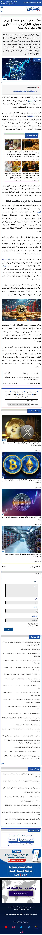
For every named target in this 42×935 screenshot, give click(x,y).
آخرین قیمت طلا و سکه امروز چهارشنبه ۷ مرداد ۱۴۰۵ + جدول (22, 819)
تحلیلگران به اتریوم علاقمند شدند (24, 91)
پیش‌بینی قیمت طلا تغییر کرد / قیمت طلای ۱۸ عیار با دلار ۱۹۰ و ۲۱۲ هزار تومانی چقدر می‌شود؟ (30, 154)
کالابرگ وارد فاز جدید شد (32, 792)
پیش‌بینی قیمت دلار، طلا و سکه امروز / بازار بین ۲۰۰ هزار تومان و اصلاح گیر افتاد (13, 175)
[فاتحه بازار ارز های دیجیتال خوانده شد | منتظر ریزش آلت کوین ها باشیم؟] (21, 502)
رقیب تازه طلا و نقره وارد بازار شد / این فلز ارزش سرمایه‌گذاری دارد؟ (20, 736)
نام (36, 598)
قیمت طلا (26, 374)
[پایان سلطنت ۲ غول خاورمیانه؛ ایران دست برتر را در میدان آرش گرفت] (33, 401)
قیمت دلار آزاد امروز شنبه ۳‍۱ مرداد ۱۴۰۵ (27, 725)
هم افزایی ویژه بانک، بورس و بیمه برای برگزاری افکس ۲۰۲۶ (22, 824)
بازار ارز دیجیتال (11, 394)
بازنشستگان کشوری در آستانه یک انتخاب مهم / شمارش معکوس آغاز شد (22, 806)
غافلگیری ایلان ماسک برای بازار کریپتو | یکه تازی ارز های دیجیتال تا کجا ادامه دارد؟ (22, 444)
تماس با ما (19, 907)
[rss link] (36, 926)
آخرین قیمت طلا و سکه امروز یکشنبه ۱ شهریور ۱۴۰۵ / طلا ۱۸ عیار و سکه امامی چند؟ (21, 694)
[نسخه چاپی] (5, 373)
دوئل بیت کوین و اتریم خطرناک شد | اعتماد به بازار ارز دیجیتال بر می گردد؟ (21, 481)
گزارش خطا (34, 567)
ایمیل (35, 607)
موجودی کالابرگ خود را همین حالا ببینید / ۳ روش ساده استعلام (21, 788)
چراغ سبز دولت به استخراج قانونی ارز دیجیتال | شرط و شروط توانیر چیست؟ (23, 555)
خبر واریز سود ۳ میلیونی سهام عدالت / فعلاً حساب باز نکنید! (22, 797)
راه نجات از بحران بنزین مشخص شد (29, 801)
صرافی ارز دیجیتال (25, 394)
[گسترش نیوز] (33, 9)
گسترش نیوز (12, 914)
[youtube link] (6, 926)
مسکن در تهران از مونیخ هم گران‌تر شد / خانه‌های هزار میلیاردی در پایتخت (21, 813)
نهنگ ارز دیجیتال (21, 397)
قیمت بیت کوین (30, 391)
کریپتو (4, 266)
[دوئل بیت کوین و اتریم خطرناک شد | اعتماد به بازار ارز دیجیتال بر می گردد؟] (21, 465)
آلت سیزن (6, 259)
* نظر (35, 581)
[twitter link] (28, 926)
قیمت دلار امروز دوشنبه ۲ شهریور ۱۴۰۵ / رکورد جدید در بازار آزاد (21, 674)
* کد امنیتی (35, 616)
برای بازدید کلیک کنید (21, 893)
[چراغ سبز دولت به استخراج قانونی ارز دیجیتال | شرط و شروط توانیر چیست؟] (21, 539)
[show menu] (2, 8)
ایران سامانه (16, 922)
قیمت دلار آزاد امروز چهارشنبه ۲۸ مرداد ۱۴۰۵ (26, 747)
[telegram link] (21, 926)
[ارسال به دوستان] (9, 373)
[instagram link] (13, 926)
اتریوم (38, 212)
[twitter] (28, 401)
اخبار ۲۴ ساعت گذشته (21, 909)
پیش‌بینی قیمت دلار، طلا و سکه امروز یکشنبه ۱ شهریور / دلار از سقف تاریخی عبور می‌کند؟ (22, 701)
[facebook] (36, 401)
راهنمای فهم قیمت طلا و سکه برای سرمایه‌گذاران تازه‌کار (23, 713)
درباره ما (26, 907)
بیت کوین (30, 116)
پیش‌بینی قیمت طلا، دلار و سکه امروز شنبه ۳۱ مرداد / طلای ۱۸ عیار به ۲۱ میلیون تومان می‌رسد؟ (21, 719)
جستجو (32, 907)
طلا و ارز (36, 374)
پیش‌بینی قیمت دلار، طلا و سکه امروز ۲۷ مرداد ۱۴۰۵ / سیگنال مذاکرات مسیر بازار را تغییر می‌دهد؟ (22, 757)
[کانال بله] (20, 870)
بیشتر (2, 763)
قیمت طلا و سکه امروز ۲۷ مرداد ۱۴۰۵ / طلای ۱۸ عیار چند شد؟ (21, 752)
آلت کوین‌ (31, 100)
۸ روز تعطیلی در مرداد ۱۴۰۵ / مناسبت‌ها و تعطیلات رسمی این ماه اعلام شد (21, 775)
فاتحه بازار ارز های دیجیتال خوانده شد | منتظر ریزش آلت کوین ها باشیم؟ (21, 518)
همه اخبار (11, 907)
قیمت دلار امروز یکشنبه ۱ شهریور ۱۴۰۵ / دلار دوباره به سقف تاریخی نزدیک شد (22, 680)
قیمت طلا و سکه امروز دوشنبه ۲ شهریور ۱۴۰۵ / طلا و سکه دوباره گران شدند (13, 154)
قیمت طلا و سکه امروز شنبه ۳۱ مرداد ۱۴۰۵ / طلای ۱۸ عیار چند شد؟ (22, 707)
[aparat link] (21, 931)
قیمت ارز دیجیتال (17, 391)
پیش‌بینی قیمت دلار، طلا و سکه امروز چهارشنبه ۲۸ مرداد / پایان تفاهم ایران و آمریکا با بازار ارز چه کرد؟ (22, 741)
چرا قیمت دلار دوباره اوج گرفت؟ (30, 649)
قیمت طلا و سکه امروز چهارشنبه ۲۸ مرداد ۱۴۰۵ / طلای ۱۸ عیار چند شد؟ (21, 730)
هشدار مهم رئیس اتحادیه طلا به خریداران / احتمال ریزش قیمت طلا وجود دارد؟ (31, 175)
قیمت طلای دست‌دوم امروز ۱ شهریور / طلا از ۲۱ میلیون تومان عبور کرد (21, 687)
